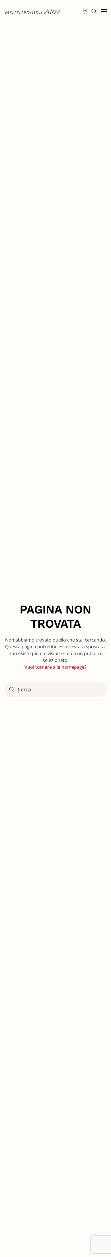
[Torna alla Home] (32, 11)
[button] (94, 11)
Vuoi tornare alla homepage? (55, 667)
